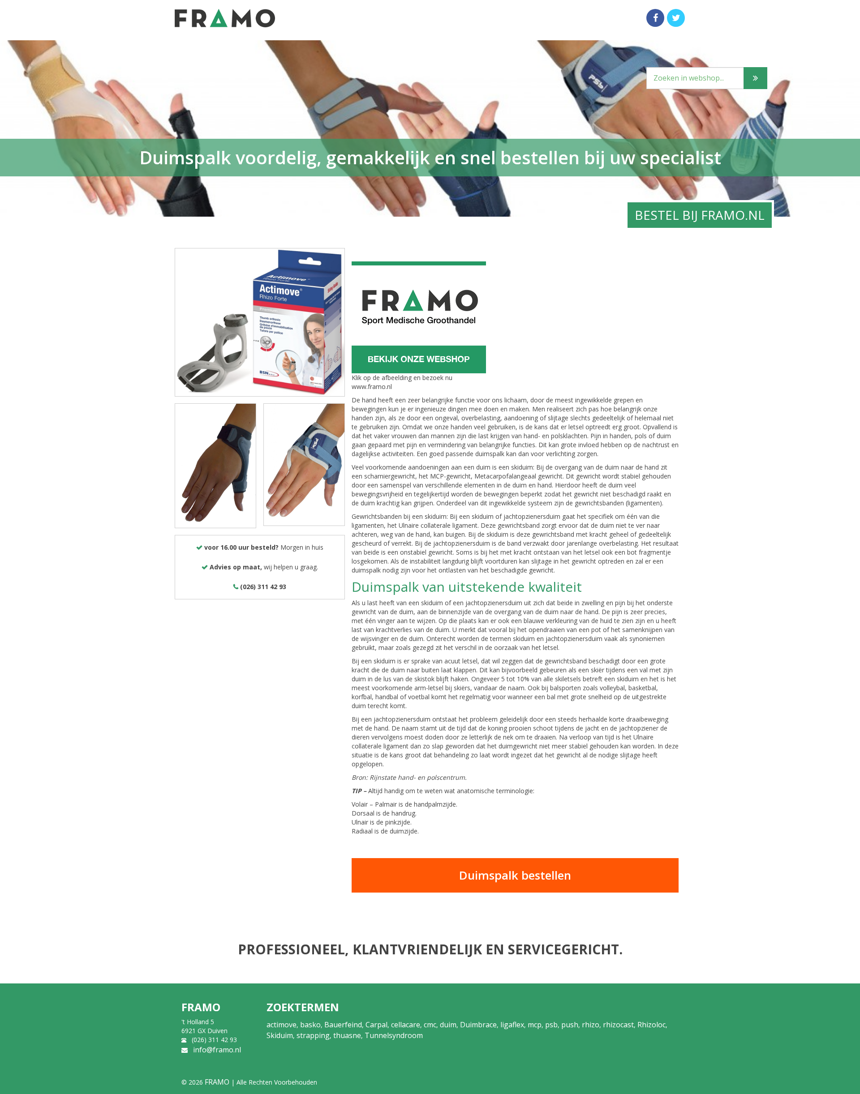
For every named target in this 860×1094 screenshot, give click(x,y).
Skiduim (280, 1035)
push (569, 1025)
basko (310, 1025)
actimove (282, 1025)
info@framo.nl (217, 1050)
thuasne (347, 1035)
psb (551, 1025)
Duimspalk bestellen (515, 875)
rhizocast (618, 1025)
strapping (313, 1035)
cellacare (405, 1025)
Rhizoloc (651, 1025)
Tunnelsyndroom (394, 1035)
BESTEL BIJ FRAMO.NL (700, 214)
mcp (535, 1025)
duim (448, 1025)
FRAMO (217, 1082)
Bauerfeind (343, 1025)
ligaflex (512, 1025)
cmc (430, 1025)
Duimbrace (478, 1025)
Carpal (376, 1025)
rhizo (590, 1025)
